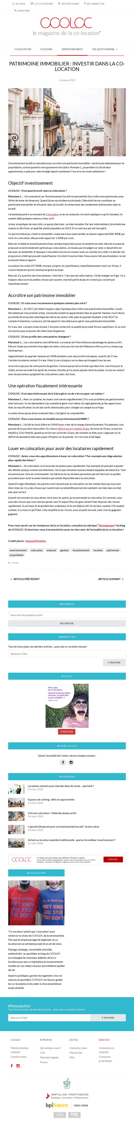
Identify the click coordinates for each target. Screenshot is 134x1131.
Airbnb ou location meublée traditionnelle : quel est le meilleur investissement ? (71, 839)
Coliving (46, 49)
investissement (81, 550)
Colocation (23, 49)
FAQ (71, 1057)
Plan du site (75, 1052)
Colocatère (52, 214)
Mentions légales (49, 1057)
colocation (37, 550)
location (98, 550)
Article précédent (26, 578)
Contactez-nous (78, 1047)
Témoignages (106, 525)
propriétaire (16, 554)
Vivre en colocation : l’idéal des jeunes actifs (52, 813)
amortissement (18, 550)
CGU (42, 1052)
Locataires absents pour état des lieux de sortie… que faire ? (61, 785)
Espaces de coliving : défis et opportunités (51, 799)
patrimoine (113, 550)
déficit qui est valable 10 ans (73, 428)
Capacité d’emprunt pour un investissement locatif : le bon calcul (63, 826)
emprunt (51, 550)
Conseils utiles (18, 1056)
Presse (44, 1062)
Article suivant (109, 578)
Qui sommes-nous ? (50, 1047)
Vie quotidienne (103, 49)
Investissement (72, 49)
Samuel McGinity (36, 540)
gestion (64, 550)
